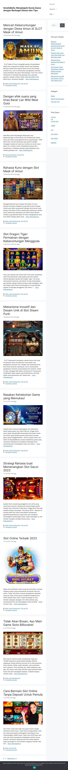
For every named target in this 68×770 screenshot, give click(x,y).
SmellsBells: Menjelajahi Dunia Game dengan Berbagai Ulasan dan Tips (22, 9)
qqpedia (53, 143)
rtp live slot (54, 121)
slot (52, 130)
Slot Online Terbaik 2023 (20, 538)
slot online (54, 134)
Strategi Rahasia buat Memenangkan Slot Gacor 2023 (21, 467)
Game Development (14, 83)
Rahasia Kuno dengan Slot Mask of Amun (21, 169)
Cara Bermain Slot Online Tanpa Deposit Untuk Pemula (23, 692)
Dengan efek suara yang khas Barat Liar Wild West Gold (20, 100)
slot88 (53, 126)
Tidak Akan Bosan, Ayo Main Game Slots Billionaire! (22, 622)
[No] (66, 765)
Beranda (52, 4)
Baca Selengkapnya (32, 79)
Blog (51, 14)
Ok (34, 767)
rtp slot (53, 117)
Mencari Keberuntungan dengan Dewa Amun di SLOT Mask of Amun (22, 28)
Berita (6, 83)
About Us (52, 9)
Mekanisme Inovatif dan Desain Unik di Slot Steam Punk (20, 310)
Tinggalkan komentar (11, 85)
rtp (52, 119)
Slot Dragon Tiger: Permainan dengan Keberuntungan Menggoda (21, 237)
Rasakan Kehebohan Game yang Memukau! (21, 396)
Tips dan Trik (24, 83)
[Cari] (62, 25)
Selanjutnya (12, 758)
